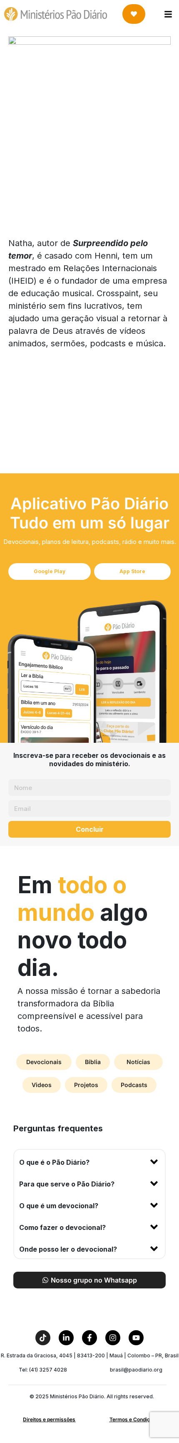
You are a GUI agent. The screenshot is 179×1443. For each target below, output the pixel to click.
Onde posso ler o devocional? (68, 1249)
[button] (89, 1160)
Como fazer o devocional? (62, 1227)
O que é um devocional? (58, 1206)
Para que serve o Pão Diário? (66, 1184)
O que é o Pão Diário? (54, 1162)
